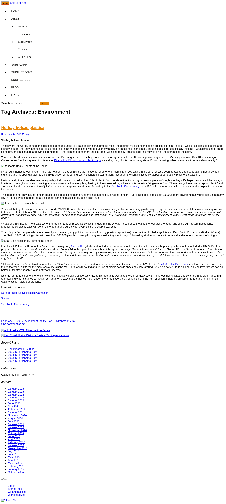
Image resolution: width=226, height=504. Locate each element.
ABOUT (16, 19)
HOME (15, 11)
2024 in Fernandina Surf (22, 355)
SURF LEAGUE (20, 80)
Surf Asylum (25, 41)
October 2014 (16, 472)
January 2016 (16, 445)
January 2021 (16, 412)
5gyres (5, 298)
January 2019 (16, 427)
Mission (22, 26)
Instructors (24, 34)
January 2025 (16, 391)
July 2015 (13, 451)
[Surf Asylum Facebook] (8, 500)
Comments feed (17, 491)
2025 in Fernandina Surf (22, 352)
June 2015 (14, 454)
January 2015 (16, 469)
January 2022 (16, 400)
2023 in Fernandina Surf (22, 358)
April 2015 (14, 460)
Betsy (26, 134)
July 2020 (13, 421)
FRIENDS (17, 95)
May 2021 (14, 406)
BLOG (15, 87)
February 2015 (16, 466)
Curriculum (24, 57)
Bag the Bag (77, 246)
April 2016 (14, 439)
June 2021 (14, 403)
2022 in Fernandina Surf (22, 361)
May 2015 (14, 457)
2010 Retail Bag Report (175, 264)
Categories (7, 374)
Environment (30, 321)
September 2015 (17, 448)
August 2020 (15, 418)
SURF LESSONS (21, 72)
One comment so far (13, 324)
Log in (11, 485)
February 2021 (16, 409)
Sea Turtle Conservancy (125, 186)
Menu (5, 3)
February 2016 (16, 442)
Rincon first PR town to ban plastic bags (77, 160)
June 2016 (14, 436)
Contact (22, 49)
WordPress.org (16, 494)
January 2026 (16, 388)
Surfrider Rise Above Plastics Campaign (24, 293)
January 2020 (16, 424)
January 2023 (16, 397)
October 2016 (16, 433)
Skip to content (18, 2)
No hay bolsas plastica (22, 127)
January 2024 (16, 394)
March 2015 (15, 463)
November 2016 (17, 430)
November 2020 (17, 415)
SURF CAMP (19, 64)
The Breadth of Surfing (21, 349)
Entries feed (15, 488)
